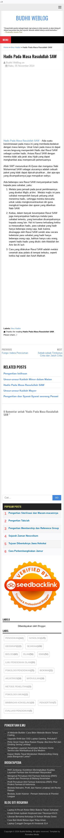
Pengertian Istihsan (15, 373)
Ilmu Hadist (16, 328)
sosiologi (35, 638)
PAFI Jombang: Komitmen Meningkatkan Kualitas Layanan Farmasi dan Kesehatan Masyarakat (31, 771)
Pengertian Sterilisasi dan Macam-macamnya (33, 513)
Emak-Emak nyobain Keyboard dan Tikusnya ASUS (32, 813)
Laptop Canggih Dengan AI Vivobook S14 (27, 823)
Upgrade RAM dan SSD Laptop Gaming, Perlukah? (32, 738)
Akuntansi (11, 678)
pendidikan (11, 638)
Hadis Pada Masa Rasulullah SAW (21, 140)
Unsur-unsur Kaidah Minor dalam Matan (28, 379)
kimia (41, 654)
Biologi (9, 654)
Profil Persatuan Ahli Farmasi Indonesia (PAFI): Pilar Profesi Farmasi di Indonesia (32, 783)
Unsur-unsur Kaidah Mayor (20, 390)
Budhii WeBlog (26, 831)
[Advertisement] (32, 104)
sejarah (32, 646)
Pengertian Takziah (19, 520)
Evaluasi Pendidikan (17, 711)
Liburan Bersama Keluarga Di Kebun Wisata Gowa (32, 816)
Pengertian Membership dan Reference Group (34, 528)
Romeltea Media (32, 834)
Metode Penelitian (16, 686)
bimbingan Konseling (17, 702)
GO (56, 497)
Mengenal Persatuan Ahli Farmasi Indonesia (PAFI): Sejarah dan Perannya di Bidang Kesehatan (32, 777)
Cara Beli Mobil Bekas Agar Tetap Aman (26, 820)
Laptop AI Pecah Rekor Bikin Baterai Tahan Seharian (32, 810)
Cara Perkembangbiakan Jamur (26, 551)
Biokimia (44, 670)
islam (26, 654)
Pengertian (46, 702)
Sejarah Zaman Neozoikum (23, 535)
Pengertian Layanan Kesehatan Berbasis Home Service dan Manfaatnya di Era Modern (30, 749)
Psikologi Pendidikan (17, 670)
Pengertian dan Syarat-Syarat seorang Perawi (31, 396)
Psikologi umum (14, 694)
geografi (10, 646)
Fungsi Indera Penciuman (15, 353)
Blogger (41, 626)
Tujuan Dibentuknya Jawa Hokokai (27, 543)
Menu (5, 40)
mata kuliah (33, 678)
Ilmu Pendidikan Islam (18, 662)
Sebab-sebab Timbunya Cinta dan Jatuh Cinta (50, 354)
